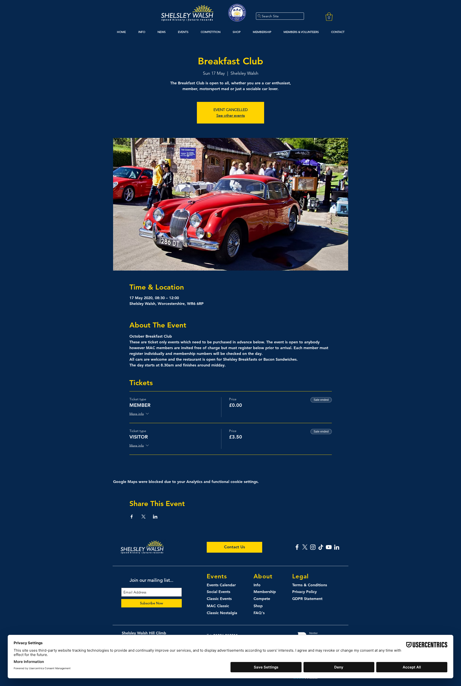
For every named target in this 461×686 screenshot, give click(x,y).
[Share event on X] (143, 517)
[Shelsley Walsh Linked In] (336, 547)
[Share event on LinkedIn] (155, 517)
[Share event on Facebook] (131, 517)
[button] (329, 16)
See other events (230, 115)
